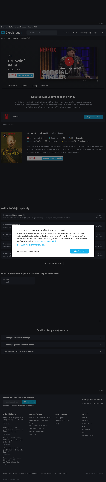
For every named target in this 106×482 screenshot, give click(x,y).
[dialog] (53, 241)
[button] (53, 245)
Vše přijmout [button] (79, 251)
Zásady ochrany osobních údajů (45, 241)
